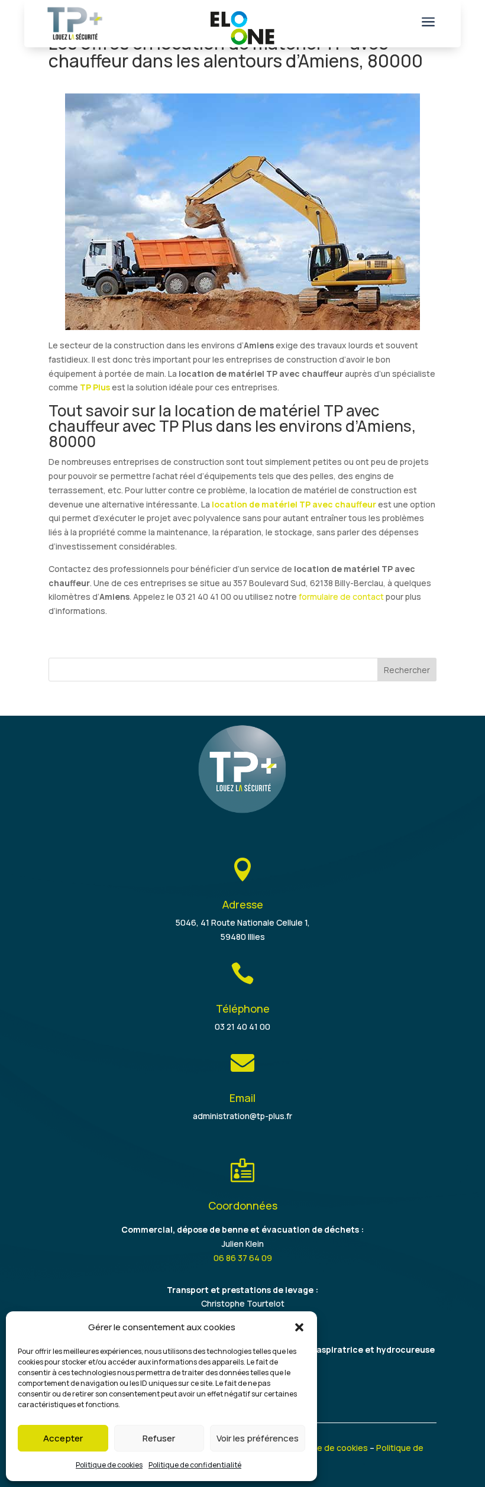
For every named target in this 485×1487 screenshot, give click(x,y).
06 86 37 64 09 (243, 1257)
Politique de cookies (109, 1465)
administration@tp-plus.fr (242, 1115)
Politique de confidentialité (194, 1465)
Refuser (159, 1438)
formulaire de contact (341, 596)
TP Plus (95, 387)
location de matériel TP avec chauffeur (294, 504)
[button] (299, 1327)
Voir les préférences (257, 1438)
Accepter (63, 1438)
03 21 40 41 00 (242, 1026)
